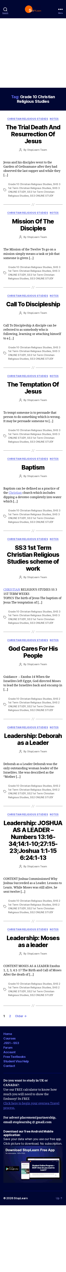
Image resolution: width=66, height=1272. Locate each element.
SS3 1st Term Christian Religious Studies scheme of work (33, 558)
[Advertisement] (33, 53)
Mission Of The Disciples (33, 225)
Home (7, 1034)
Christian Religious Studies (27, 118)
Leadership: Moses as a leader (33, 941)
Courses (9, 1038)
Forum (8, 1047)
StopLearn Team (37, 149)
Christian (15, 493)
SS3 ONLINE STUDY (41, 195)
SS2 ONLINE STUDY (41, 710)
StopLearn (21, 1198)
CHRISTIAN (11, 590)
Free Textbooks (14, 1056)
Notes (54, 118)
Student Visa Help (16, 1061)
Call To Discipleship (33, 304)
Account (9, 1052)
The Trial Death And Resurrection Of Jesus (33, 134)
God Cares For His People (33, 652)
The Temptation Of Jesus (33, 388)
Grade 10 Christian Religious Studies (30, 184)
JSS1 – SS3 (11, 1043)
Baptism (33, 467)
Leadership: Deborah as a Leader (33, 739)
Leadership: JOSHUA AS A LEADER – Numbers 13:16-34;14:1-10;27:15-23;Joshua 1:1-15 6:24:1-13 (33, 840)
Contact (9, 1066)
